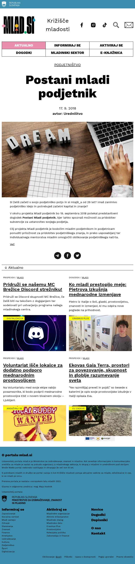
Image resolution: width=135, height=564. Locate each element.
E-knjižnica (111, 53)
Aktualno (24, 46)
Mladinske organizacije (58, 513)
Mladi (20, 277)
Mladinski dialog (55, 520)
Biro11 (59, 557)
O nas (96, 528)
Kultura (5, 542)
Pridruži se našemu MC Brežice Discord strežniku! (32, 287)
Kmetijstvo (7, 536)
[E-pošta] (129, 25)
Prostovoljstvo (54, 529)
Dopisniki (99, 520)
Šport (5, 548)
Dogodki (24, 53)
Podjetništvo (67, 65)
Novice (97, 509)
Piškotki (68, 557)
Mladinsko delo (54, 523)
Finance (6, 532)
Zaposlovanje (8, 513)
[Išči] (116, 25)
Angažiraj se (14, 408)
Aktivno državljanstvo (57, 517)
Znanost (6, 529)
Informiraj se (67, 46)
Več (12, 244)
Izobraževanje (9, 539)
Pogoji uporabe (106, 557)
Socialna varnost (10, 517)
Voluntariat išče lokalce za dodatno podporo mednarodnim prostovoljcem (33, 372)
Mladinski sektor (67, 53)
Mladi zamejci (9, 520)
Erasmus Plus (80, 318)
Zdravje (5, 523)
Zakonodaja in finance (58, 536)
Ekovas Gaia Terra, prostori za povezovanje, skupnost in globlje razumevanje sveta (99, 372)
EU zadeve (78, 408)
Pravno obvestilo (124, 557)
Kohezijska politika (56, 532)
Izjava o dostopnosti (85, 557)
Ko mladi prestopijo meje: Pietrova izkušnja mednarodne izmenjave (97, 289)
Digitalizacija (15, 318)
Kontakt (98, 533)
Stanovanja (7, 526)
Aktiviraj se (106, 46)
